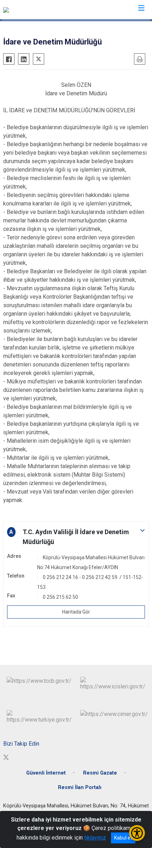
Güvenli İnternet (46, 773)
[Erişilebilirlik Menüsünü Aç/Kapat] (137, 833)
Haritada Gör (76, 612)
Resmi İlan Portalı (79, 787)
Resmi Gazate (100, 773)
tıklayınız (95, 837)
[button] (76, 537)
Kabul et (123, 838)
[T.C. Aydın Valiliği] (24, 9)
